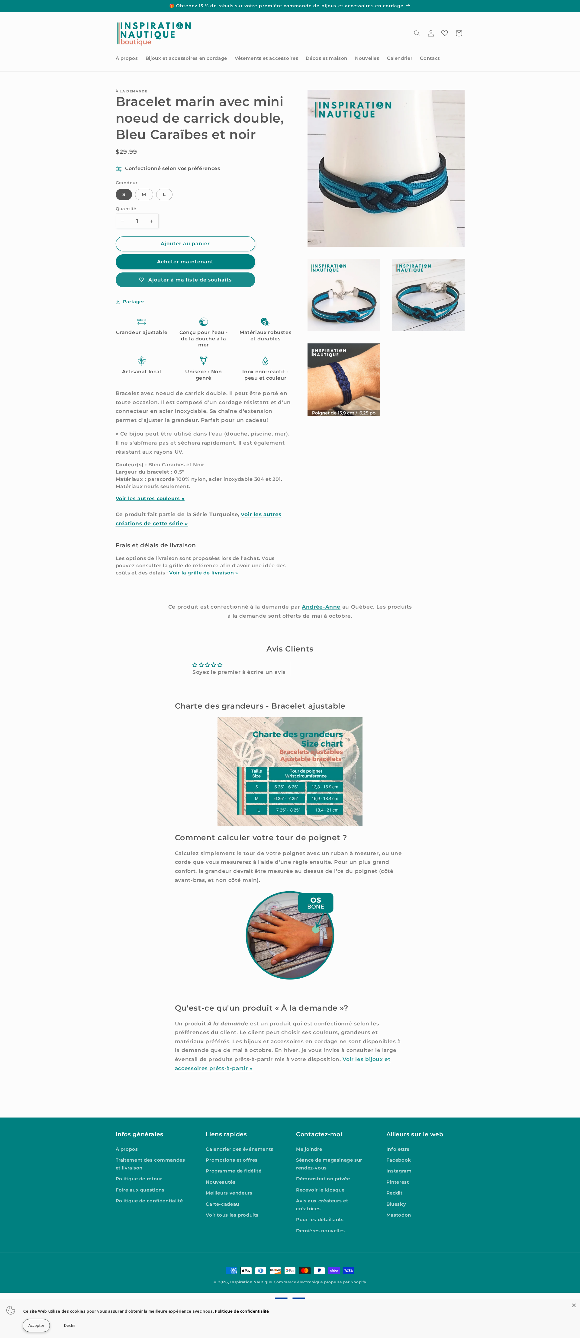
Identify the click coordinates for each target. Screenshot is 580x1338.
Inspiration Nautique (251, 1282)
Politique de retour (139, 1179)
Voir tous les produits (232, 1215)
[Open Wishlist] (445, 33)
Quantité (126, 208)
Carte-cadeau (222, 1204)
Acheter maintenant (185, 262)
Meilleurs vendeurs (229, 1193)
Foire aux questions (140, 1190)
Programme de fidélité (233, 1171)
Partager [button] (133, 302)
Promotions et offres (232, 1160)
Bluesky (396, 1204)
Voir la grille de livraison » (203, 573)
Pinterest (397, 1182)
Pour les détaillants (320, 1220)
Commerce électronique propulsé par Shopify (320, 1282)
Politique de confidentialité (149, 1201)
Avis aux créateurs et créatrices (322, 1205)
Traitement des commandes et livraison (150, 1164)
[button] (417, 33)
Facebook (398, 1160)
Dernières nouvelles (320, 1230)
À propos (127, 1149)
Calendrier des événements (239, 1149)
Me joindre (309, 1149)
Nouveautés (220, 1182)
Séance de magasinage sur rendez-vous (329, 1164)
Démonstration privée (323, 1179)
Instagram (399, 1171)
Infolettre (398, 1149)
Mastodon (398, 1215)
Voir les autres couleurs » (150, 499)
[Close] (574, 1305)
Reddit (394, 1193)
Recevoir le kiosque (320, 1190)
